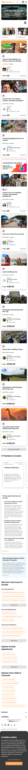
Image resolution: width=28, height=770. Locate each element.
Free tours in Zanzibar (9, 679)
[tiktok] (15, 725)
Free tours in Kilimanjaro (9, 698)
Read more (5, 551)
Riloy (8, 68)
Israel (8, 108)
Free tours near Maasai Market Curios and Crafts (15, 632)
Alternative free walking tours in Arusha (14, 600)
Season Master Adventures (13, 147)
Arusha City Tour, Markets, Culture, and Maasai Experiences (11, 194)
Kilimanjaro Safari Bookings (14, 319)
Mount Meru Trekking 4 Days (12, 349)
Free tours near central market (11, 635)
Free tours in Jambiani (9, 691)
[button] (8, 33)
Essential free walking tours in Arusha (13, 592)
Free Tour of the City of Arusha (13, 234)
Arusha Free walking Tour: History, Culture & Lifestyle (11, 60)
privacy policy (11, 749)
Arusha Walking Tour (10, 272)
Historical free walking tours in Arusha (13, 596)
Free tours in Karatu (8, 694)
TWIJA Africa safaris (12, 279)
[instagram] (2, 725)
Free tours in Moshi (8, 687)
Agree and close (14, 763)
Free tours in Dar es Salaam (10, 683)
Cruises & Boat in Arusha (9, 658)
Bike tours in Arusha (8, 620)
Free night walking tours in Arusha (12, 616)
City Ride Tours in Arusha (10, 661)
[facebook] (5, 725)
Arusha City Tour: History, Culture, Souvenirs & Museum (13, 99)
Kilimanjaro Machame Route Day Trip (12, 310)
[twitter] (11, 725)
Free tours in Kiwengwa (9, 702)
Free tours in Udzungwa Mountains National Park (15, 706)
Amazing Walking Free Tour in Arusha (13, 139)
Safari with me (10, 241)
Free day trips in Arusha (9, 613)
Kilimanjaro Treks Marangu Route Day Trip (12, 388)
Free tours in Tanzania (12, 6)
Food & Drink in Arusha (9, 654)
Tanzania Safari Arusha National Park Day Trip (11, 428)
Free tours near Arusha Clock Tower (13, 628)
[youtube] (8, 725)
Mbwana (9, 203)
